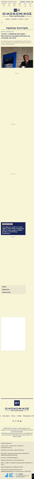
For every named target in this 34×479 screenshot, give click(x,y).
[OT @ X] (16, 421)
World (27, 19)
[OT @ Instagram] (18, 421)
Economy (20, 19)
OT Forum (28, 1)
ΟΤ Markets (22, 1)
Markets (7, 19)
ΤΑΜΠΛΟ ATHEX (6, 292)
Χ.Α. (1, 22)
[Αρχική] (17, 403)
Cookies (19, 416)
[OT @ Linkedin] (21, 421)
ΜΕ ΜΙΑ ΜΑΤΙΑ (5, 289)
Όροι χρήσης (6, 416)
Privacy (13, 416)
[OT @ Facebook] (13, 421)
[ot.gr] (17, 13)
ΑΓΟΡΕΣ (4, 286)
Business (14, 19)
